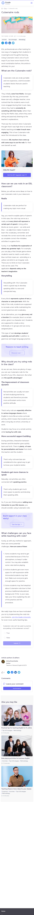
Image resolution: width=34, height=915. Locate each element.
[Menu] (32, 3)
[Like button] (2, 672)
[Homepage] (2, 8)
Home (3, 911)
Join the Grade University (21, 617)
